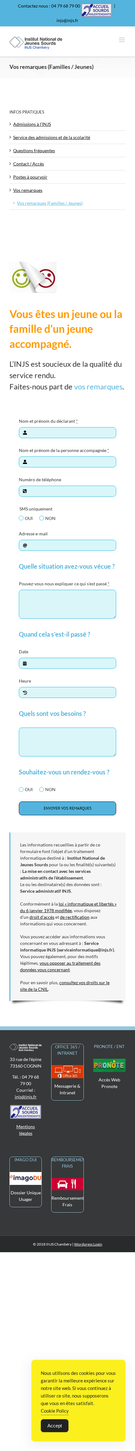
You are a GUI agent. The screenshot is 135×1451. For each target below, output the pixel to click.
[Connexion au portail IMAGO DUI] (25, 1175)
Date (23, 651)
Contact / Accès (28, 163)
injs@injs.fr (67, 20)
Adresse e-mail (33, 533)
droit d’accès (42, 917)
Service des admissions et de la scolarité (51, 137)
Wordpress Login (88, 1244)
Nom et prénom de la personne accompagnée (64, 450)
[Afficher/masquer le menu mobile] (122, 39)
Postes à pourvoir (30, 177)
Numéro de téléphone (40, 479)
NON (50, 518)
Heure (25, 681)
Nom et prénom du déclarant (48, 421)
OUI (29, 518)
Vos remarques (27, 190)
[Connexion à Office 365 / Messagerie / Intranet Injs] (67, 1068)
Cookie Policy (55, 1411)
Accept (54, 1425)
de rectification (74, 917)
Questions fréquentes (34, 150)
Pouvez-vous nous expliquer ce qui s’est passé (64, 583)
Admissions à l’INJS (32, 124)
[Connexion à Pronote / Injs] (109, 1062)
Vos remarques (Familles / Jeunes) (50, 203)
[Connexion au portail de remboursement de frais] (67, 1181)
